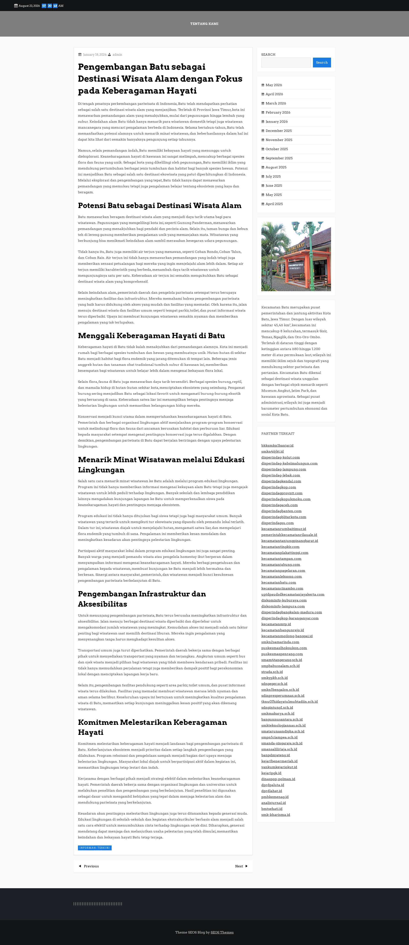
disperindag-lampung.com (283, 469)
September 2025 (279, 158)
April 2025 (274, 204)
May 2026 (274, 85)
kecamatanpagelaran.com (283, 571)
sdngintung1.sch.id (277, 708)
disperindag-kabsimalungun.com (289, 463)
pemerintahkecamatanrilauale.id (289, 535)
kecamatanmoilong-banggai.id (287, 636)
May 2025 (274, 195)
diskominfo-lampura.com (283, 606)
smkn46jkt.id (272, 451)
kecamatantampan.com (281, 559)
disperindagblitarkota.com (283, 517)
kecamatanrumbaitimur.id (283, 529)
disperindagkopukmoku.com (286, 499)
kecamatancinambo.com (282, 588)
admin (117, 54)
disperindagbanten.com (281, 511)
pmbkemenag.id (275, 797)
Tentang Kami (204, 24)
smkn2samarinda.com (280, 642)
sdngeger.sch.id (274, 684)
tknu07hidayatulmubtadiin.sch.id (289, 702)
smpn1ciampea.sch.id (279, 737)
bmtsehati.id (271, 809)
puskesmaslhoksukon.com (284, 648)
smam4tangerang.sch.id (281, 660)
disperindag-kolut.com (280, 457)
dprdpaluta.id (272, 785)
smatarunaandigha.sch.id (282, 731)
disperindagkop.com (278, 487)
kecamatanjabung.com (280, 565)
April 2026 (274, 94)
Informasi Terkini (95, 848)
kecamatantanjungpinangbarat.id (289, 541)
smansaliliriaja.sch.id (279, 749)
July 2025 (273, 176)
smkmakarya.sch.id (277, 713)
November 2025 (279, 140)
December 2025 (279, 131)
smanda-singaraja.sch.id (281, 743)
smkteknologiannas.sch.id (283, 725)
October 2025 (277, 149)
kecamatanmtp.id (276, 624)
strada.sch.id (272, 672)
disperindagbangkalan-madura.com (291, 612)
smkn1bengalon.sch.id (280, 690)
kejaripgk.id (271, 773)
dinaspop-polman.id (278, 779)
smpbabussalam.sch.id (280, 666)
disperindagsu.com (277, 523)
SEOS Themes (222, 932)
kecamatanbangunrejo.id (282, 630)
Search (268, 54)
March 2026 (276, 103)
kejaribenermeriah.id (279, 761)
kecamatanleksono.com (281, 576)
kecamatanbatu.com (278, 582)
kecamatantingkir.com (280, 547)
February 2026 (278, 112)
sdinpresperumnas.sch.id (282, 696)
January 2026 (277, 122)
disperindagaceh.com (279, 505)
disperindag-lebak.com (280, 475)
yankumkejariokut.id (279, 767)
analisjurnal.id (273, 803)
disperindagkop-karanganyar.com (290, 618)
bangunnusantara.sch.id (282, 719)
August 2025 (276, 167)
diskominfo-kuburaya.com (284, 600)
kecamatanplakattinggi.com (284, 553)
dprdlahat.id (271, 791)
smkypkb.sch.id (274, 678)
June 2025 (274, 186)
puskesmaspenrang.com (282, 654)
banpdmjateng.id (275, 755)
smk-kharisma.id (275, 815)
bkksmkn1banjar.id (277, 445)
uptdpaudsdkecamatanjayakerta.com (292, 594)
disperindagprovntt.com (281, 493)
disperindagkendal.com (281, 481)
